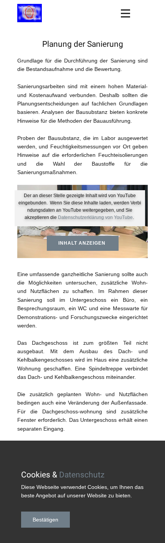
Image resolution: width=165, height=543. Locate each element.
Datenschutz (81, 474)
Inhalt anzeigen (82, 243)
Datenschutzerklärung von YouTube (95, 217)
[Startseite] (29, 13)
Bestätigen (45, 520)
